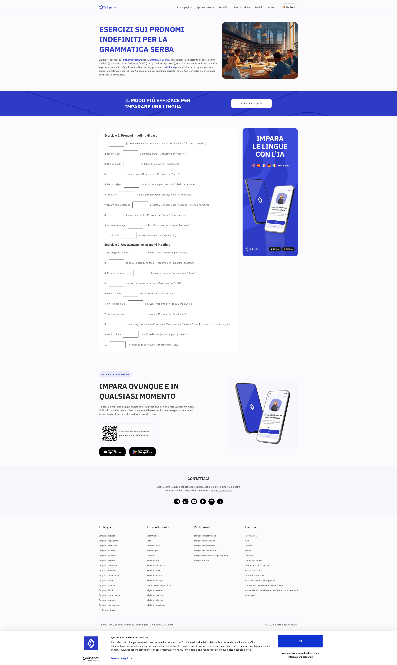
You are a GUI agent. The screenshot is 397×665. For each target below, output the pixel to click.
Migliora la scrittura (156, 605)
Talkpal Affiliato (201, 560)
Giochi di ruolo (154, 545)
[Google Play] (142, 451)
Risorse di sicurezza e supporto (259, 580)
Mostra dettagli (119, 658)
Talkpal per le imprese (204, 545)
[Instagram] (177, 502)
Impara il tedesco (107, 555)
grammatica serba (159, 59)
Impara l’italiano (107, 550)
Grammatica (152, 535)
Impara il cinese (107, 585)
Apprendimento (205, 7)
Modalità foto (153, 560)
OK (300, 641)
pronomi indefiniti (132, 59)
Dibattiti (151, 555)
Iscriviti (259, 7)
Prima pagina (184, 7)
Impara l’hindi (106, 590)
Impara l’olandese (108, 565)
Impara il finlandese (109, 575)
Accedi (272, 7)
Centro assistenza (253, 560)
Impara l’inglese (107, 535)
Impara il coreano (107, 600)
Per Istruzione (242, 7)
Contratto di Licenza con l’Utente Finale (264, 585)
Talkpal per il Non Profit (205, 550)
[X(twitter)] (220, 502)
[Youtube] (194, 502)
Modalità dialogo (155, 580)
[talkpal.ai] (107, 7)
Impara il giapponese (109, 595)
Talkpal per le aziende (204, 540)
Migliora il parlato (155, 595)
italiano (170, 67)
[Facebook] (203, 502)
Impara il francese (108, 545)
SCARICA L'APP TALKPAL (117, 374)
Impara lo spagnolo (108, 540)
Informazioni (251, 535)
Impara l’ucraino (107, 560)
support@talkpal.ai (221, 490)
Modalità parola (154, 575)
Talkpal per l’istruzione (205, 535)
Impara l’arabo (106, 580)
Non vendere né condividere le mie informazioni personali (300, 655)
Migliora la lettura (155, 600)
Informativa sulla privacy (257, 565)
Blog (247, 540)
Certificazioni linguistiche (159, 585)
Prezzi (248, 550)
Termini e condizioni (254, 575)
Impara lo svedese (108, 570)
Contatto (249, 555)
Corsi (149, 540)
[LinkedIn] (211, 502)
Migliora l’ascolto (155, 590)
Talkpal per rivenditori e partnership (211, 555)
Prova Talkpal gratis (251, 103)
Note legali (250, 595)
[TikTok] (185, 502)
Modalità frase (154, 570)
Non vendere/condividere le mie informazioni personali (271, 590)
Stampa (248, 545)
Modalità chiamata (156, 565)
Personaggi (152, 550)
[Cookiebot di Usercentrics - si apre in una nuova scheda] (90, 659)
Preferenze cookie (253, 570)
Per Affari (224, 7)
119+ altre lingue (107, 610)
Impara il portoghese (109, 605)
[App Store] (112, 451)
